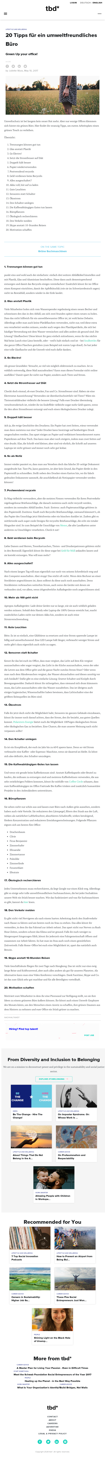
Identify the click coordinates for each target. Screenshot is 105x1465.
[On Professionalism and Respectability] (76, 1137)
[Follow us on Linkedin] (57, 1443)
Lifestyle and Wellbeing (68, 1111)
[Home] (52, 8)
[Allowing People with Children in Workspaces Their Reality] (53, 1177)
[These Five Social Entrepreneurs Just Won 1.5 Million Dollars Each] (75, 1278)
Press (52, 1430)
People (37, 1335)
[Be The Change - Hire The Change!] (31, 1096)
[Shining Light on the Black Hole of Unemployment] (52, 1319)
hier (26, 902)
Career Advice (64, 1152)
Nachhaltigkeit (12, 1017)
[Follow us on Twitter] (48, 1443)
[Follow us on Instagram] (65, 1443)
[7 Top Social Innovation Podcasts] (29, 1238)
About (52, 1420)
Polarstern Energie (23, 722)
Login (74, 3)
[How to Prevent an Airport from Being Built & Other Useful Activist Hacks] (75, 1238)
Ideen (15, 1111)
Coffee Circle (76, 781)
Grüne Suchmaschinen (52, 251)
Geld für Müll (68, 550)
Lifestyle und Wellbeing (16, 29)
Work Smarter (41, 1193)
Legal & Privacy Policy (52, 1434)
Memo (63, 525)
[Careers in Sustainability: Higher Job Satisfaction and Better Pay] (29, 1278)
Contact (52, 1417)
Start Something (21, 1371)
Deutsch (85, 3)
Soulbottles (90, 340)
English (97, 3)
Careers (52, 1424)
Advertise (52, 1427)
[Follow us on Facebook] (40, 1443)
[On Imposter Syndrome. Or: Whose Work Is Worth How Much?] (76, 1096)
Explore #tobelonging (52, 1079)
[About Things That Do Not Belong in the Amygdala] (31, 1137)
